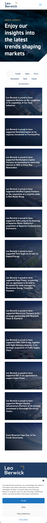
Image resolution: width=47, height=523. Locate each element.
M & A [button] (36, 73)
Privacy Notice (23, 519)
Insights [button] (18, 73)
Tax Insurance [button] (24, 84)
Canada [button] (34, 79)
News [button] (25, 79)
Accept (23, 500)
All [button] (10, 73)
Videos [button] (27, 73)
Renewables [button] (14, 79)
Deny (23, 507)
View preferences (23, 514)
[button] (43, 480)
